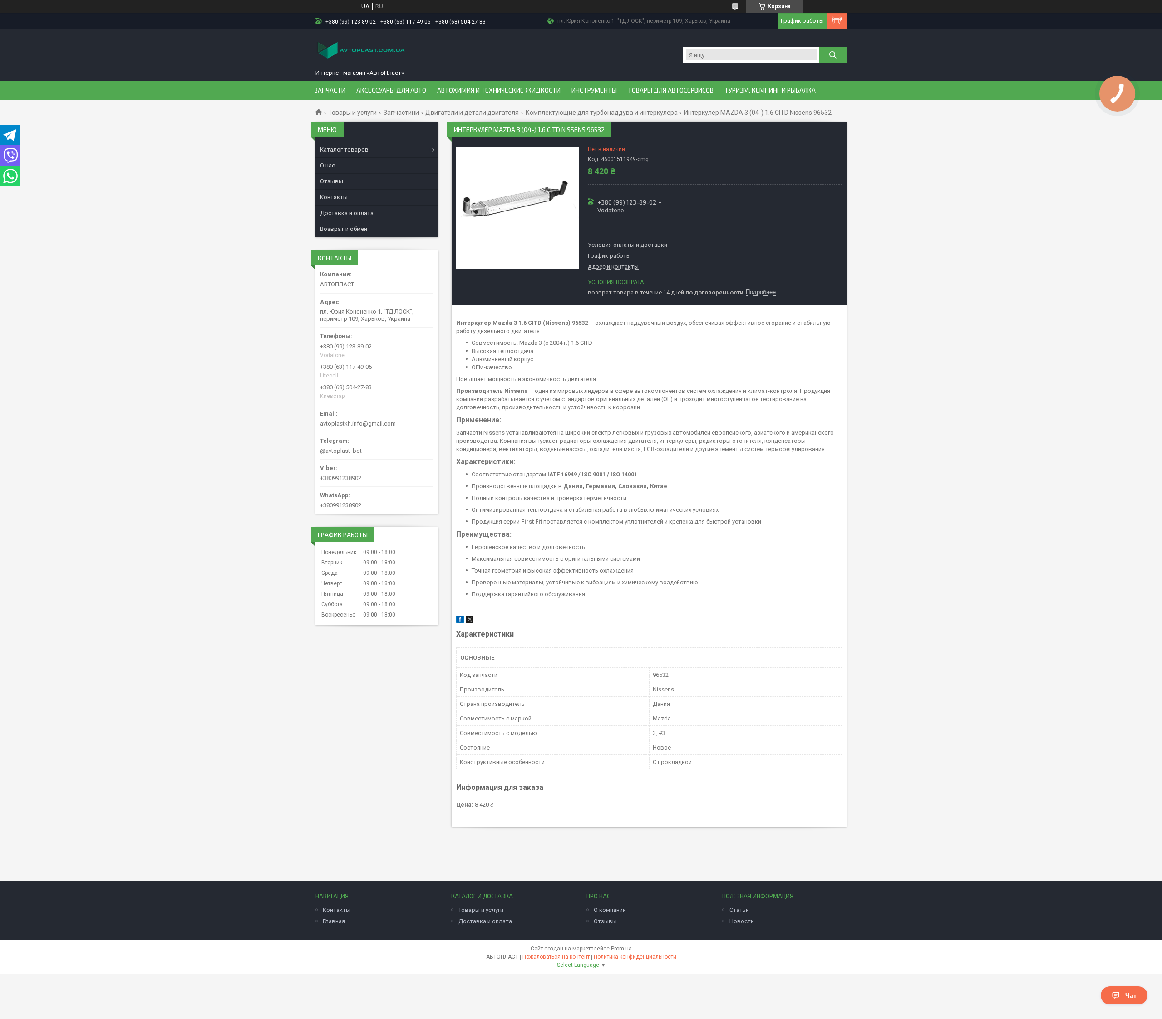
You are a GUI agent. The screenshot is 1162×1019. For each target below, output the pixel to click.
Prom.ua (621, 949)
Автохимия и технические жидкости (499, 90)
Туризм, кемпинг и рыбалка (770, 90)
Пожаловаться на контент (556, 957)
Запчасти (329, 90)
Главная (334, 921)
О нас (327, 165)
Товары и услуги (352, 112)
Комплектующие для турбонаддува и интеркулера (602, 112)
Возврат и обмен (343, 228)
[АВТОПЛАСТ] (360, 51)
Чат (1131, 995)
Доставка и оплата (347, 213)
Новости (741, 921)
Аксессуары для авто (391, 90)
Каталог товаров (344, 149)
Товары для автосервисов (671, 90)
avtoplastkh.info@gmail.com (358, 423)
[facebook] (460, 620)
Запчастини (401, 112)
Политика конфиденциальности (635, 957)
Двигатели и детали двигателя (472, 112)
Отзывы (331, 181)
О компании (610, 909)
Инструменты (594, 90)
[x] (469, 620)
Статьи (739, 909)
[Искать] (833, 55)
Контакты (334, 197)
